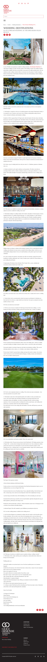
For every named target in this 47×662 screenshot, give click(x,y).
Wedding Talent (27, 624)
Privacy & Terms (27, 644)
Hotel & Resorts (27, 625)
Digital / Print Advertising (28, 627)
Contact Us (26, 643)
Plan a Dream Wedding (6, 639)
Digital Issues (26, 641)
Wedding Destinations (18, 28)
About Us (25, 640)
